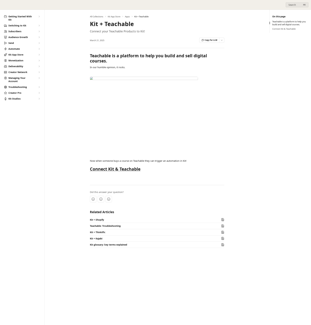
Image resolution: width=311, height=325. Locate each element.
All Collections (96, 16)
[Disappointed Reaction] (93, 199)
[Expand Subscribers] (39, 31)
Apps (127, 16)
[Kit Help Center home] (3, 4)
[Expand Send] (39, 43)
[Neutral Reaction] (101, 199)
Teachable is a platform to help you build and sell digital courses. (289, 23)
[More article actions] (221, 40)
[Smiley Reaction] (108, 199)
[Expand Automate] (39, 49)
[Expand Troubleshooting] (39, 87)
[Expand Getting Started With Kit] (39, 16)
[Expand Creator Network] (39, 72)
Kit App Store (114, 16)
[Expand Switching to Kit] (39, 25)
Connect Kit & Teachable (115, 169)
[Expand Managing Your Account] (39, 78)
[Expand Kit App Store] (39, 54)
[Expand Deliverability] (39, 66)
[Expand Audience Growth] (39, 37)
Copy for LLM (211, 40)
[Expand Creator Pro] (39, 93)
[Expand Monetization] (39, 60)
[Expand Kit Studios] (39, 98)
